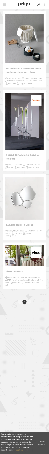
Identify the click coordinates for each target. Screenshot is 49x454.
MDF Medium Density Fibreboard (27, 81)
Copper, (23, 83)
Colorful (16, 282)
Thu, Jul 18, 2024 (15, 164)
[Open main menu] (44, 4)
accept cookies (41, 443)
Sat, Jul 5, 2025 (14, 78)
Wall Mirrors (33, 231)
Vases (37, 164)
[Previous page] (20, 302)
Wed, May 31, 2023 (16, 231)
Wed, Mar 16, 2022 (16, 277)
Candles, (30, 164)
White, (28, 233)
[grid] (24, 151)
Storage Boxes (34, 277)
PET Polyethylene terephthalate (22, 280)
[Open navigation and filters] (4, 4)
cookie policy (21, 450)
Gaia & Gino (33, 167)
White (30, 83)
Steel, (10, 81)
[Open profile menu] (38, 4)
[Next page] (29, 302)
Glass (7, 233)
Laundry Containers (33, 78)
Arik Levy (18, 233)
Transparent (10, 236)
